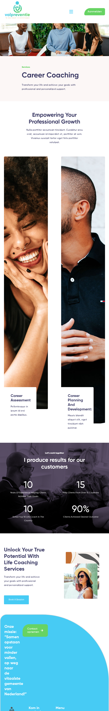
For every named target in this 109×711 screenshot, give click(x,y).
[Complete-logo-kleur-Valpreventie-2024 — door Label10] (17, 1)
